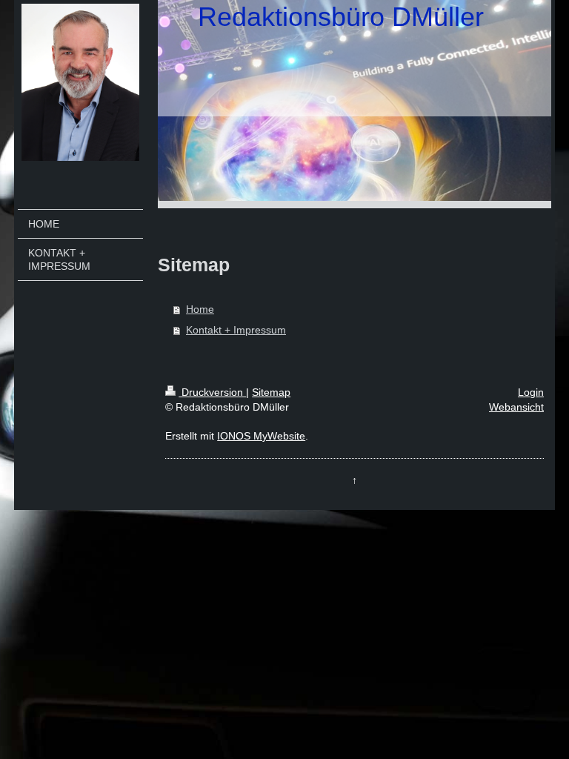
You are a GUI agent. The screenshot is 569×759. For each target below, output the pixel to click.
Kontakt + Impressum (236, 330)
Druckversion (212, 392)
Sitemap (271, 392)
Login (531, 392)
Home (200, 309)
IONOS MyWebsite (261, 436)
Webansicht (516, 407)
